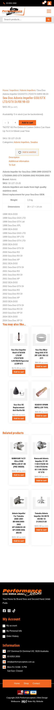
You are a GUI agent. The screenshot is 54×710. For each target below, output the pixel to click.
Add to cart (27, 123)
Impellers (14, 90)
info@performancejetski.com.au (20, 662)
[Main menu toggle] (49, 11)
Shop (26, 683)
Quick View (18, 343)
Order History (12, 636)
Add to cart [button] (19, 372)
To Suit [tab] (12, 165)
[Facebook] (4, 610)
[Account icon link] (49, 3)
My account (11, 625)
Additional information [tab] (19, 161)
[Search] (48, 19)
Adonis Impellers (28, 90)
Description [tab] (14, 157)
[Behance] (14, 610)
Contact (36, 683)
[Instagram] (9, 610)
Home (5, 90)
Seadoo (34, 142)
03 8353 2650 (11, 3)
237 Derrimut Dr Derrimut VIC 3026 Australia (27, 651)
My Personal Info (14, 631)
